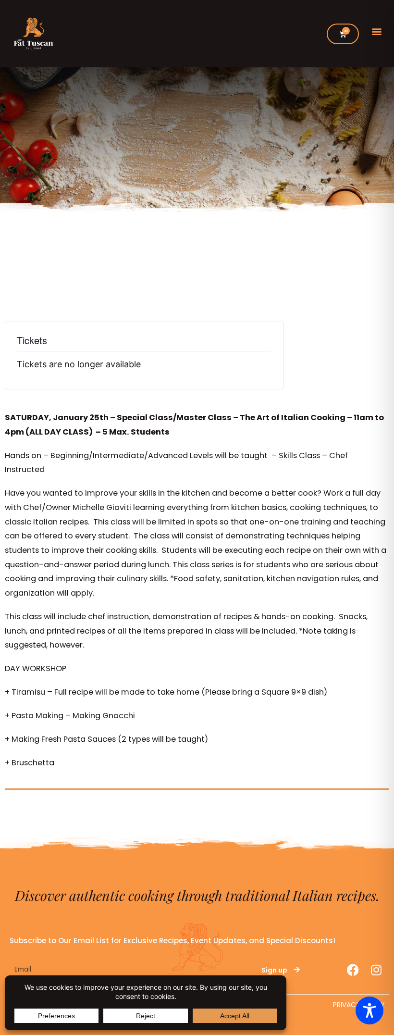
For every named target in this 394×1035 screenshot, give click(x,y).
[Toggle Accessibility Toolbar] (369, 1010)
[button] (376, 31)
